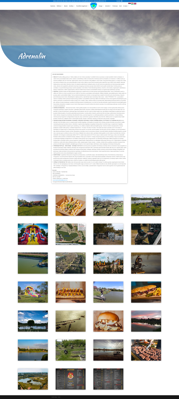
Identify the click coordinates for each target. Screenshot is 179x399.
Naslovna (52, 6)
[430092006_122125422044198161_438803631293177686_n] (108, 215)
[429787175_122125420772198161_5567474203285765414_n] (146, 273)
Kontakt (118, 1)
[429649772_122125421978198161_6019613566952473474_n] (71, 360)
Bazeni (66, 6)
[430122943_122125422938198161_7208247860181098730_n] (33, 215)
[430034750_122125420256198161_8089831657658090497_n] (108, 244)
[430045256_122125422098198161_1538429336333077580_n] (33, 244)
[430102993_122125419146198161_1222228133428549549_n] (71, 215)
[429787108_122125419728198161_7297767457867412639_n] (33, 302)
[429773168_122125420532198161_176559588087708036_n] (108, 302)
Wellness (59, 6)
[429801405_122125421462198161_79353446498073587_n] (71, 273)
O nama (125, 6)
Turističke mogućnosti (81, 6)
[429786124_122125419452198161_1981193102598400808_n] (71, 302)
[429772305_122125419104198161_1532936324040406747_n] (146, 302)
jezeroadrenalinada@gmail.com (60, 180)
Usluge (100, 6)
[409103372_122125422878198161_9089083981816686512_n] (108, 360)
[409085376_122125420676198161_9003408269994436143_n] (33, 389)
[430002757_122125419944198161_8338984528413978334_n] (146, 244)
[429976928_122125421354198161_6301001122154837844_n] (33, 273)
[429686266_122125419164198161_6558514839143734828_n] (108, 331)
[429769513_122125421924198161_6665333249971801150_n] (33, 331)
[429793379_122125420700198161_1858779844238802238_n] (108, 273)
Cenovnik (107, 6)
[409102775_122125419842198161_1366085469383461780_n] (146, 360)
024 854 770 (103, 1)
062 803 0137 (90, 1)
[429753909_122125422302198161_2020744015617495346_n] (71, 331)
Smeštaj (71, 6)
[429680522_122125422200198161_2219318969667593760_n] (33, 360)
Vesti (120, 6)
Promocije (115, 6)
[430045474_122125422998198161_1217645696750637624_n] (146, 215)
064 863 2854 (62, 1)
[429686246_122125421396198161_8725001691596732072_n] (146, 331)
